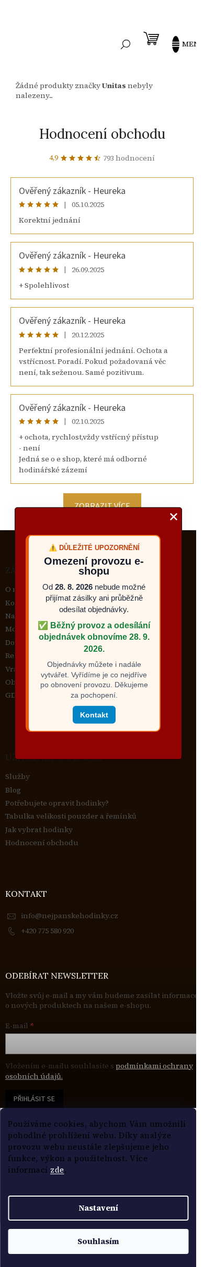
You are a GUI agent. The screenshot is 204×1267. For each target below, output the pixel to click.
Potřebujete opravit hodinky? (57, 803)
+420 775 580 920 (47, 930)
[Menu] (180, 44)
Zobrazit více (102, 506)
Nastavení (98, 1207)
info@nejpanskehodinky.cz (69, 915)
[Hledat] (125, 44)
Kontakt (94, 714)
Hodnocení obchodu (102, 133)
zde (57, 1169)
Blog (13, 790)
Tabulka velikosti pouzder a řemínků (71, 816)
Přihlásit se (34, 1099)
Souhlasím (98, 1241)
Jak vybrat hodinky (39, 830)
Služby (17, 777)
